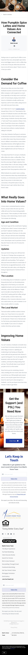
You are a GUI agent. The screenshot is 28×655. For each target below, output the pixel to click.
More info (12, 648)
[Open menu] (26, 3)
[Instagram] (14, 534)
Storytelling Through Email (10, 564)
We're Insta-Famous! (8, 561)
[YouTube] (11, 534)
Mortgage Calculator (8, 573)
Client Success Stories (8, 555)
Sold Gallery (5, 576)
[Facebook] (2, 534)
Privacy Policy (14, 627)
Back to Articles (7, 14)
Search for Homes (7, 558)
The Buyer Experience (8, 549)
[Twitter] (5, 534)
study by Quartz (20, 109)
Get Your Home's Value (9, 570)
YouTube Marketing (8, 552)
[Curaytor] (9, 542)
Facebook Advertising (8, 567)
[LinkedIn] (8, 534)
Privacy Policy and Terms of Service (10, 607)
